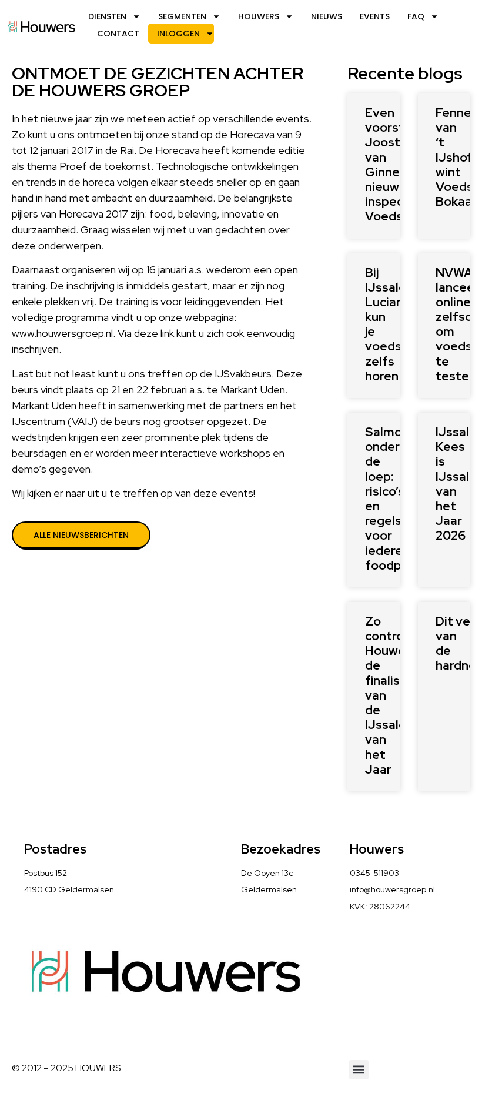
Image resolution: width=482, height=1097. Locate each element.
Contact (118, 33)
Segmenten (182, 16)
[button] (359, 1069)
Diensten (107, 16)
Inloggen (178, 33)
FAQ (415, 16)
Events (375, 16)
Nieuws (326, 16)
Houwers (258, 16)
